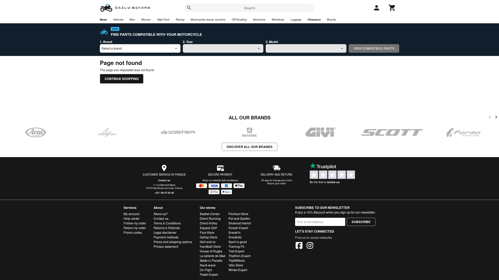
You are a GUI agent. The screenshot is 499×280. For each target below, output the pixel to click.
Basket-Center (210, 214)
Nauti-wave (208, 265)
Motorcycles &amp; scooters (208, 19)
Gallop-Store (208, 237)
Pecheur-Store (238, 214)
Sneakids (235, 237)
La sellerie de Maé (212, 256)
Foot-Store (207, 232)
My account (131, 214)
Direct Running (210, 218)
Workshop (278, 19)
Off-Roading (239, 19)
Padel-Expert (209, 274)
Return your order (276, 183)
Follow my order (135, 223)
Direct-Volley (208, 223)
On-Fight (206, 270)
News (103, 19)
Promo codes (133, 232)
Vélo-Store (235, 265)
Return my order (135, 228)
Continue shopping (122, 78)
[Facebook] (299, 246)
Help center (132, 218)
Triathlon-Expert (239, 256)
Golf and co (208, 242)
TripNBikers (236, 260)
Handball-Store (210, 246)
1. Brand (106, 41)
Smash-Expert (238, 228)
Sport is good (237, 242)
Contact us (164, 180)
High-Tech (163, 19)
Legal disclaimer (165, 232)
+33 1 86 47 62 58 (164, 192)
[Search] (189, 8)
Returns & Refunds (167, 228)
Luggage (295, 19)
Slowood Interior (239, 223)
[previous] (490, 117)
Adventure (259, 19)
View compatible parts (374, 48)
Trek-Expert (236, 251)
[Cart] (392, 8)
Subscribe (361, 222)
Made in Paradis (211, 260)
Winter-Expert (237, 270)
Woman (146, 19)
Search (249, 7)
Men (132, 19)
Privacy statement (166, 246)
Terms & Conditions (167, 223)
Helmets (118, 19)
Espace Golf (208, 228)
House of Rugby (211, 251)
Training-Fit (236, 246)
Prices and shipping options (173, 242)
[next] (496, 117)
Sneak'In (234, 232)
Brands (331, 19)
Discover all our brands (250, 146)
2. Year (188, 41)
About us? (161, 214)
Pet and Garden (239, 218)
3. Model (272, 41)
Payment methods (166, 237)
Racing (180, 19)
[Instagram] (310, 246)
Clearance (314, 19)
